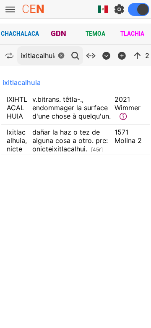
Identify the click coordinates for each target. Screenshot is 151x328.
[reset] (61, 55)
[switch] (138, 9)
